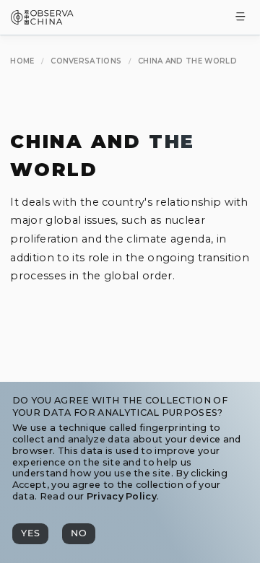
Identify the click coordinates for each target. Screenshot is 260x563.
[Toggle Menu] (240, 17)
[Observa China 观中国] (42, 20)
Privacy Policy (122, 496)
